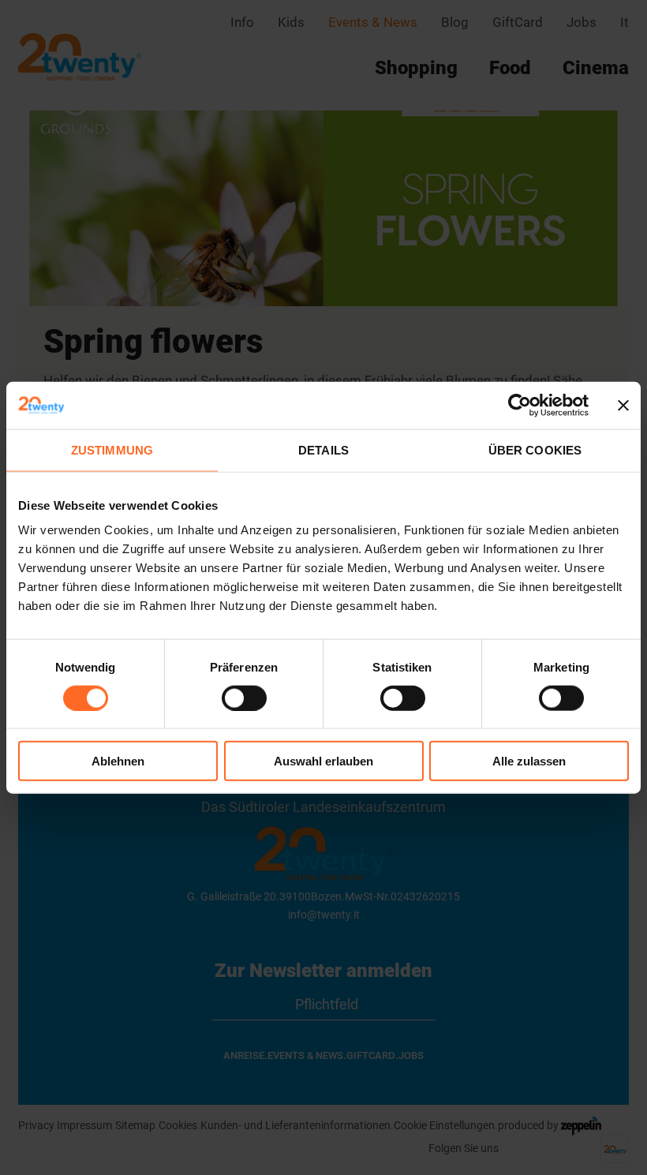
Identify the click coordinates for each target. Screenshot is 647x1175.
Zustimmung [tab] (112, 449)
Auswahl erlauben (323, 761)
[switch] (244, 697)
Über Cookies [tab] (535, 449)
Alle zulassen (529, 761)
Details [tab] (323, 449)
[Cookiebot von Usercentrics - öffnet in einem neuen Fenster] (520, 405)
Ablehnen (118, 761)
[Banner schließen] (623, 404)
